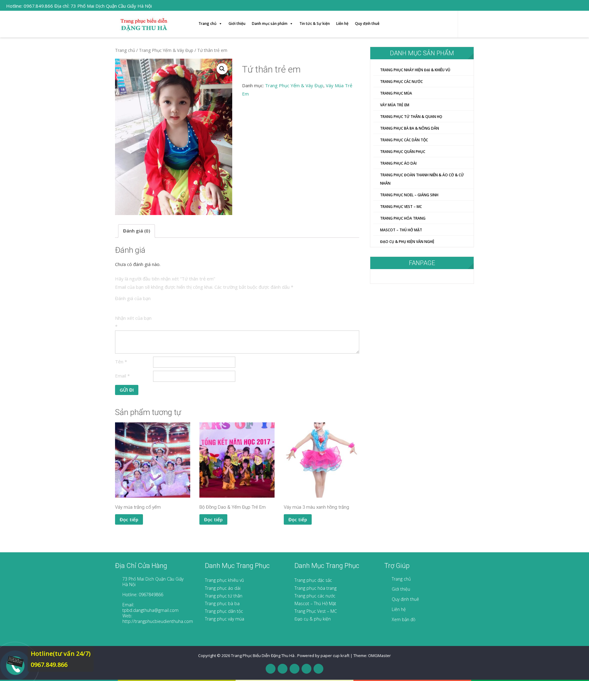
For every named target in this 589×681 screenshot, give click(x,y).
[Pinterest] (318, 669)
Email (122, 376)
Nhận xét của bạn (133, 322)
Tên (121, 361)
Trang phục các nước (314, 596)
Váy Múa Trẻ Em (394, 105)
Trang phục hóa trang (315, 588)
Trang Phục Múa (396, 93)
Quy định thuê (367, 23)
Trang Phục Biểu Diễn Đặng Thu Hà (263, 655)
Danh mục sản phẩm (269, 23)
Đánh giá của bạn (133, 298)
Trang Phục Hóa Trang (402, 218)
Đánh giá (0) (136, 231)
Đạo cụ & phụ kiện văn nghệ (407, 241)
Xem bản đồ (403, 619)
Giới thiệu (237, 23)
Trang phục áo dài (223, 588)
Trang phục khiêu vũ (224, 580)
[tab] (136, 231)
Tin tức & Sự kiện (314, 23)
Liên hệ (342, 23)
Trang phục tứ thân (223, 596)
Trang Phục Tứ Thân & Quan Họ (411, 116)
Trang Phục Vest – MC (315, 611)
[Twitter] (282, 669)
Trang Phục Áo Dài (398, 163)
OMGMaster (379, 655)
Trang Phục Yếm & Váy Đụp (166, 50)
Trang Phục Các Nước (401, 81)
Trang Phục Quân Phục (402, 151)
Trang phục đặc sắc (313, 580)
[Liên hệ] (14, 661)
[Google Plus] (294, 669)
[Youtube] (306, 669)
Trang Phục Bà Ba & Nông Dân (409, 128)
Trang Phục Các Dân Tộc (404, 140)
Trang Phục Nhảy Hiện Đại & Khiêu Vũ (415, 69)
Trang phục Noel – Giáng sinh (409, 195)
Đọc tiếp (129, 519)
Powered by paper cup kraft (323, 655)
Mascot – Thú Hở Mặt (401, 230)
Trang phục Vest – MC (401, 206)
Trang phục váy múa (224, 619)
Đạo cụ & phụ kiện (312, 619)
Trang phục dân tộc (224, 611)
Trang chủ (207, 23)
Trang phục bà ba (222, 603)
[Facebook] (270, 669)
